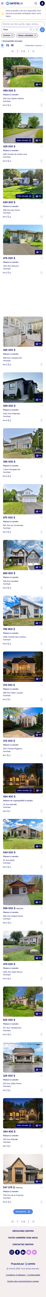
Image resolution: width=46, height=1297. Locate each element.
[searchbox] (21, 24)
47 (40, 511)
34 (40, 1181)
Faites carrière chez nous (23, 1237)
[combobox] (23, 24)
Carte (7, 44)
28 (40, 623)
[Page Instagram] (11, 1252)
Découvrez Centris (23, 1231)
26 (40, 958)
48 (40, 140)
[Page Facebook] (17, 1252)
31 (40, 252)
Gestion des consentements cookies (23, 1281)
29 (40, 344)
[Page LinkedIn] (23, 1252)
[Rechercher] (36, 3)
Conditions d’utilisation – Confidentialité (23, 1275)
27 (40, 679)
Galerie (2, 44)
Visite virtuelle (22, 140)
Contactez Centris (23, 1244)
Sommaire (12, 44)
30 (40, 1125)
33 (40, 399)
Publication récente (33, 45)
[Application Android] (34, 1252)
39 (40, 196)
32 (40, 846)
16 (40, 455)
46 (40, 902)
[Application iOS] (28, 1252)
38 (40, 84)
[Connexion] (42, 3)
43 (40, 1013)
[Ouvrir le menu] (2, 3)
